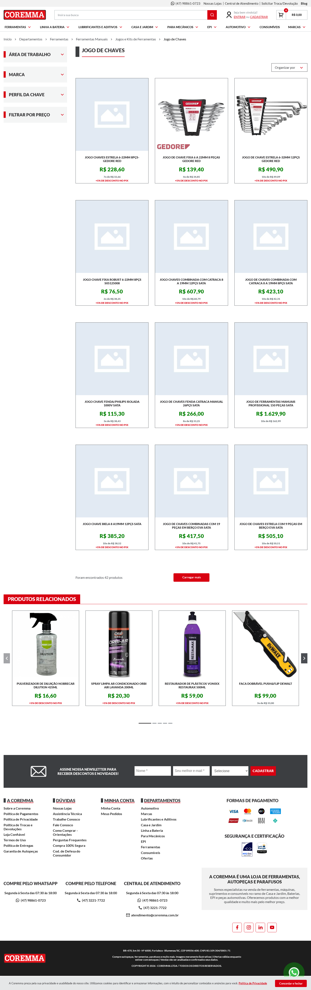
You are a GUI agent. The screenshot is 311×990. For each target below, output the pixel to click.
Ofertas (147, 858)
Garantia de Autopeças (21, 851)
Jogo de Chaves (175, 39)
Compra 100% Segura (69, 845)
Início (8, 39)
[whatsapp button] (294, 972)
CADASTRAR (259, 17)
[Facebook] (237, 927)
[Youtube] (272, 927)
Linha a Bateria (52, 27)
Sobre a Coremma (17, 808)
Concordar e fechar (291, 983)
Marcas (294, 27)
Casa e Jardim (142, 27)
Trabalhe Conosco (66, 819)
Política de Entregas (18, 845)
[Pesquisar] (212, 15)
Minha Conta (110, 808)
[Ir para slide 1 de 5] (145, 723)
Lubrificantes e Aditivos (97, 27)
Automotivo (236, 27)
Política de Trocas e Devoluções (18, 827)
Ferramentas (15, 27)
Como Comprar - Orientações (65, 832)
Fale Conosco (63, 825)
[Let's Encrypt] (262, 849)
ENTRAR (239, 17)
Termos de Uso (15, 840)
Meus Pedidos (111, 814)
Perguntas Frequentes (70, 840)
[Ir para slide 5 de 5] (170, 723)
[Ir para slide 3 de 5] (160, 723)
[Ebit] (247, 849)
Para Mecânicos (180, 27)
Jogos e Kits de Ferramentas (135, 39)
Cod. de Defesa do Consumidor (66, 853)
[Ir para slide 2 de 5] (154, 723)
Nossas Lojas (213, 3)
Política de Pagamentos (21, 814)
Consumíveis (270, 27)
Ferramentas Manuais (92, 39)
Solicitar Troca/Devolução (279, 3)
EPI (209, 27)
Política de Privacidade (21, 819)
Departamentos (30, 39)
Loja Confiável (14, 834)
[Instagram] (248, 927)
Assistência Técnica (67, 814)
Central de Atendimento (241, 3)
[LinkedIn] (260, 927)
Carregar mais (191, 577)
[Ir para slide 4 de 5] (165, 723)
